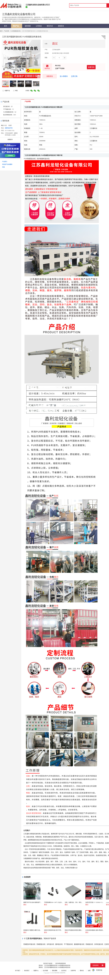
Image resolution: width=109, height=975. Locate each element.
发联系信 (49, 76)
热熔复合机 (89, 944)
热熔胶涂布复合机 (29, 944)
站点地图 (45, 970)
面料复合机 (59, 944)
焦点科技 (57, 973)
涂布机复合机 (98, 944)
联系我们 (26, 970)
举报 (16, 91)
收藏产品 (7, 91)
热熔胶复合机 (41, 944)
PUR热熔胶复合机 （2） (10, 112)
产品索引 (4, 161)
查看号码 (91, 67)
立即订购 (74, 76)
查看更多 (10, 139)
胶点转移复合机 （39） (10, 115)
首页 (1, 31)
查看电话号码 (9, 128)
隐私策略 (54, 970)
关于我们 (17, 970)
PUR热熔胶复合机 (15, 31)
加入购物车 (64, 76)
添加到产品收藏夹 (7, 164)
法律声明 (73, 970)
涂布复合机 (50, 944)
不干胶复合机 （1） (9, 109)
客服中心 (36, 970)
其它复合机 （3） (8, 106)
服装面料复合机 (79, 944)
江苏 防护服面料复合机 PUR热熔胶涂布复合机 (57, 965)
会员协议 (63, 970)
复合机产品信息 (47, 963)
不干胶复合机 (68, 944)
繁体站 (82, 970)
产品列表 (6, 31)
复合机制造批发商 (60, 963)
